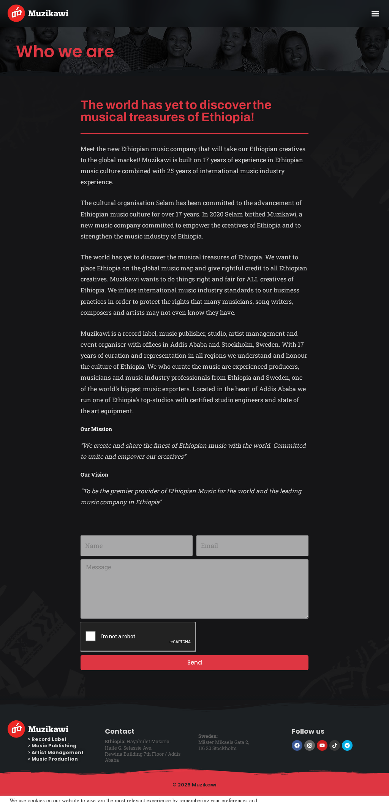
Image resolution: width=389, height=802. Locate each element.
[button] (375, 13)
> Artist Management (56, 752)
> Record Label (47, 739)
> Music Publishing (52, 745)
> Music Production (53, 759)
